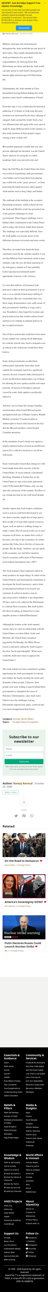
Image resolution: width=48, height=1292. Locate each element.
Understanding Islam (13, 1092)
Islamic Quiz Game (34, 1138)
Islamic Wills (9, 1252)
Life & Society (10, 1166)
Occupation (32, 722)
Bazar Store (9, 1241)
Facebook (32, 1237)
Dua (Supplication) (12, 1088)
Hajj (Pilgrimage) (11, 1137)
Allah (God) (8, 1066)
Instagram (32, 1245)
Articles (16, 719)
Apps (28, 1112)
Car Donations (10, 1245)
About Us (30, 1209)
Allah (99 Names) (11, 1112)
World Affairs (27, 719)
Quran (6, 1070)
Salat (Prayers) (10, 1126)
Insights (29, 1123)
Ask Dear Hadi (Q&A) (35, 1066)
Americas (30, 1173)
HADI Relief (9, 1213)
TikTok (31, 1252)
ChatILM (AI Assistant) (35, 1062)
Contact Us (30, 1212)
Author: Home (11, 792)
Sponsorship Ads (11, 1256)
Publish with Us (32, 1223)
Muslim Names (32, 1127)
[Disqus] (24, 1009)
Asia (27, 1184)
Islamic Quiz (31, 1134)
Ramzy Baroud (23, 783)
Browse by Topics (11, 1184)
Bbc (6, 950)
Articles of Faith (10, 1116)
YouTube (32, 1248)
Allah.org (8, 1205)
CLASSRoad (9, 1224)
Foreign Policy (19, 722)
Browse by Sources (12, 1187)
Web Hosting (9, 1259)
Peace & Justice (32, 1166)
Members (30, 1092)
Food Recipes (31, 1120)
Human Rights (32, 1162)
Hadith (7, 1077)
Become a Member (34, 1088)
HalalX (6, 1216)
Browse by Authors (12, 1173)
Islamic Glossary (33, 1131)
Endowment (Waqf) (12, 1248)
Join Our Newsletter (34, 1081)
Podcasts (30, 1145)
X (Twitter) (30, 1241)
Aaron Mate (10, 865)
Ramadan (8, 1134)
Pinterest (32, 1256)
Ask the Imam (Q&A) (34, 1070)
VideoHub (30, 1142)
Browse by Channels (13, 1191)
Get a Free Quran (33, 1077)
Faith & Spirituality (12, 1162)
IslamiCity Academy (12, 1220)
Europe (29, 1177)
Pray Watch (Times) (12, 1081)
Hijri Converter (10, 1084)
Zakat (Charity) (10, 1130)
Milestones (30, 1216)
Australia (30, 1181)
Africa (28, 1188)
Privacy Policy (32, 1220)
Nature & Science (11, 1170)
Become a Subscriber (35, 1084)
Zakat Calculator (11, 1095)
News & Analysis (33, 1170)
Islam (6, 1062)
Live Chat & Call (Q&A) (35, 1073)
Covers (29, 1116)
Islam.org (8, 1209)
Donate (7, 1237)
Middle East (31, 1192)
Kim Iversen (10, 906)
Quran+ (7, 1073)
